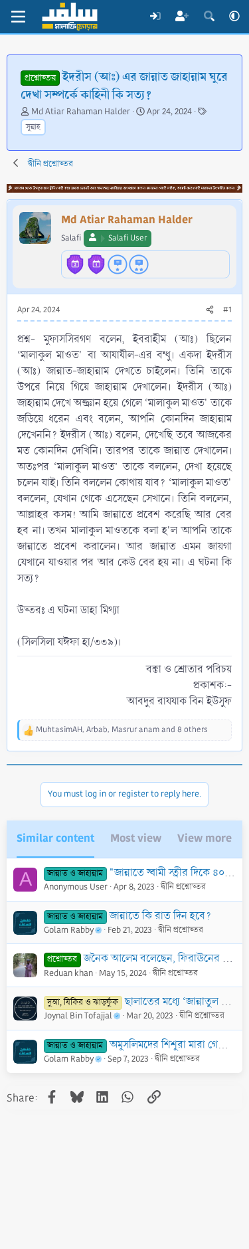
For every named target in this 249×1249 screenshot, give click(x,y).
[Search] (208, 17)
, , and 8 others (122, 729)
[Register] (182, 17)
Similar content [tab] (55, 838)
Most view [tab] (135, 838)
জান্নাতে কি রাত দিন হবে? (160, 915)
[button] (234, 17)
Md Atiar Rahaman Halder (80, 112)
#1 (227, 310)
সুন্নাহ (33, 127)
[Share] (209, 310)
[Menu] (18, 16)
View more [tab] (204, 838)
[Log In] (155, 17)
